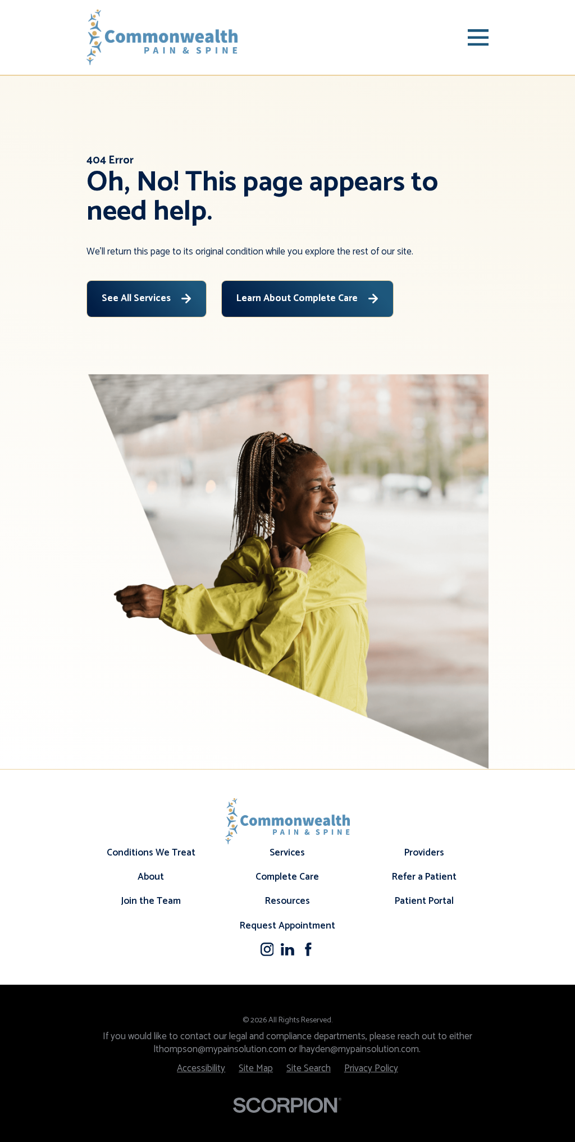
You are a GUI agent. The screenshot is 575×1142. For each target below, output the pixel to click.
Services (287, 853)
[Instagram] (267, 949)
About (151, 877)
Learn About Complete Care (297, 298)
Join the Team (151, 901)
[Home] (162, 37)
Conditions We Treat (151, 853)
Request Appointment (287, 926)
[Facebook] (308, 949)
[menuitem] (201, 1068)
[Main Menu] (478, 37)
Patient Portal (424, 901)
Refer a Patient (424, 877)
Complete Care (287, 877)
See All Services (136, 298)
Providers (424, 853)
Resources (287, 901)
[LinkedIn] (287, 949)
